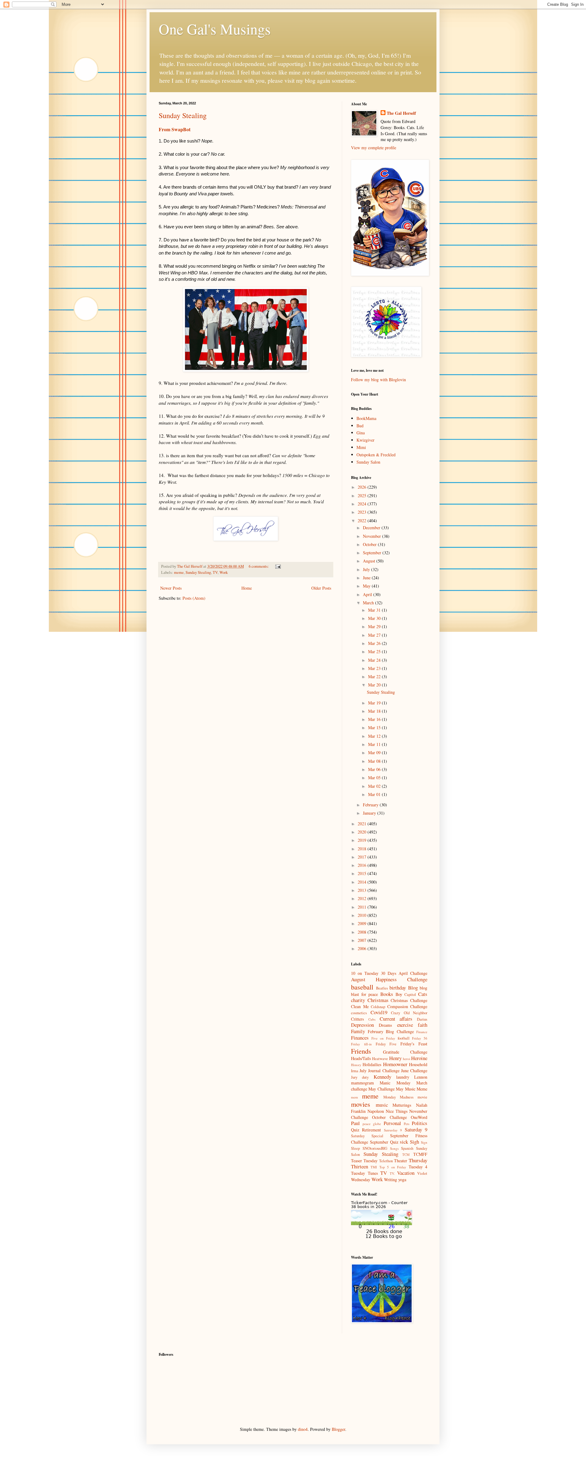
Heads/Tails (361, 1058)
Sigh (414, 1141)
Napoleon (375, 1111)
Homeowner (395, 1064)
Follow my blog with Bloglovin (378, 379)
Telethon (386, 1160)
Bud (360, 426)
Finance (421, 1031)
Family (358, 1031)
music (382, 1104)
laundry (402, 1077)
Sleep (355, 1148)
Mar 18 (375, 711)
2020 (362, 832)
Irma (354, 1070)
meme (179, 572)
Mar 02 (375, 786)
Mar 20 (375, 685)
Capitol (410, 994)
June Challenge (414, 1070)
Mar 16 (375, 719)
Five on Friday (383, 1038)
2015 (362, 873)
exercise (405, 1024)
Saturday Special (367, 1135)
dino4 (303, 1429)
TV (215, 572)
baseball (362, 986)
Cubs (371, 1019)
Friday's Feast (413, 1044)
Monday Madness (398, 1097)
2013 (362, 890)
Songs (394, 1148)
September (372, 552)
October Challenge (389, 1117)
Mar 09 (375, 752)
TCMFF (420, 1154)
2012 (362, 898)
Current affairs (396, 1018)
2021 (362, 824)
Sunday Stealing (183, 115)
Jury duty (360, 1077)
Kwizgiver (365, 440)
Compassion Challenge (407, 1006)
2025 (362, 495)
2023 (362, 512)
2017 (362, 857)
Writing (390, 1179)
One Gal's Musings (215, 28)
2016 (362, 865)
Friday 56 (419, 1038)
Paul (355, 1123)
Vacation (405, 1172)
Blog (413, 987)
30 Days (388, 973)
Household (418, 1064)
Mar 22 (375, 676)
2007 (362, 940)
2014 (362, 882)
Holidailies (372, 1064)
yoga (402, 1179)
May (367, 586)
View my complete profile (373, 147)
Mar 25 (375, 651)
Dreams (385, 1025)
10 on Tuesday (364, 973)
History (356, 1064)
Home (246, 588)
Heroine (419, 1058)
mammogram (362, 1083)
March (369, 603)
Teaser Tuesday (364, 1160)
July (367, 569)
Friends (361, 1050)
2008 (362, 932)
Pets (406, 1123)
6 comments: (259, 566)
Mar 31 (375, 610)
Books (386, 993)
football (404, 1038)
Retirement (371, 1130)
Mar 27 (375, 635)
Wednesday (360, 1179)
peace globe (372, 1123)
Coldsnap (378, 1006)
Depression (362, 1024)
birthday (397, 987)
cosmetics (359, 1012)
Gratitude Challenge (405, 1052)
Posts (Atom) (194, 598)
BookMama (366, 418)
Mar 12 (375, 736)
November (372, 536)
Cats (422, 993)
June (367, 578)
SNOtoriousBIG (375, 1148)
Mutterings (401, 1105)
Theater (400, 1160)
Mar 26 (375, 643)
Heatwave (380, 1058)
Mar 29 (375, 626)
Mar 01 (375, 794)
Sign (424, 1142)
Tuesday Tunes (364, 1173)
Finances (360, 1037)
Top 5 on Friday (392, 1167)
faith (422, 1024)
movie (422, 1097)
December (372, 527)
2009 (362, 923)
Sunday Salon (368, 462)
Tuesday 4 (418, 1167)
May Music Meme (411, 1089)
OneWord (419, 1117)
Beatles (382, 988)
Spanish (407, 1148)
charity (358, 1000)
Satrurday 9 (393, 1130)
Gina (360, 433)
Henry (395, 1058)
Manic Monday (395, 1083)
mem (354, 1097)
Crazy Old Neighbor (409, 1012)
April (368, 594)
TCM (406, 1154)
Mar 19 (375, 703)
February (371, 805)
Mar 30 (375, 618)
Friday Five (386, 1044)
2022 (362, 520)
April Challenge (413, 973)
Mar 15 (375, 727)
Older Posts (321, 588)
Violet (422, 1173)
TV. (392, 1173)
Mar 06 (375, 769)
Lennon (420, 1077)
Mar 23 (375, 668)
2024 (362, 504)
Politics (419, 1123)
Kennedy (382, 1076)
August (369, 561)
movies (360, 1104)
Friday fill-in (361, 1044)
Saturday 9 (416, 1129)
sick (404, 1141)
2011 (362, 907)
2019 (362, 840)
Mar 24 (375, 660)
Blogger (338, 1429)
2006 (362, 948)
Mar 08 (375, 761)
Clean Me (360, 1006)
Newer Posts (171, 588)
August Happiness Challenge (389, 979)
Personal (392, 1123)
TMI (374, 1167)
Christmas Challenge (409, 1000)
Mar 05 (375, 777)
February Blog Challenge (391, 1031)
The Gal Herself (401, 113)
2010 (362, 915)
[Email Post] (277, 566)
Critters (357, 1019)
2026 (362, 487)
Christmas (378, 1000)
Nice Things (396, 1111)
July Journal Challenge (379, 1070)
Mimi (361, 447)
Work (223, 572)
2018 (362, 849)
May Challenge (381, 1089)
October (370, 544)
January (370, 813)
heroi (406, 1058)
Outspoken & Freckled (376, 455)
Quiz (355, 1130)
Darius (422, 1019)
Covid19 (379, 1012)
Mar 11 (375, 744)
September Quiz (384, 1142)
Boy (399, 994)
